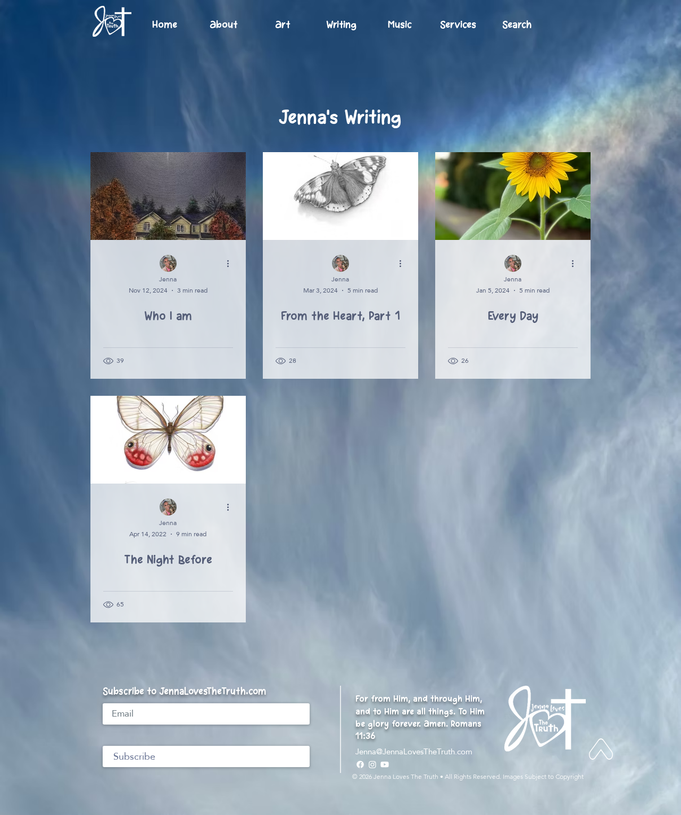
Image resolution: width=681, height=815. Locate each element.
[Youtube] (384, 764)
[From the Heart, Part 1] (340, 196)
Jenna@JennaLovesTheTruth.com (413, 751)
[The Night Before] (168, 440)
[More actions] (231, 263)
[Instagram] (372, 764)
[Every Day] (513, 196)
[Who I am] (168, 196)
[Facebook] (360, 764)
